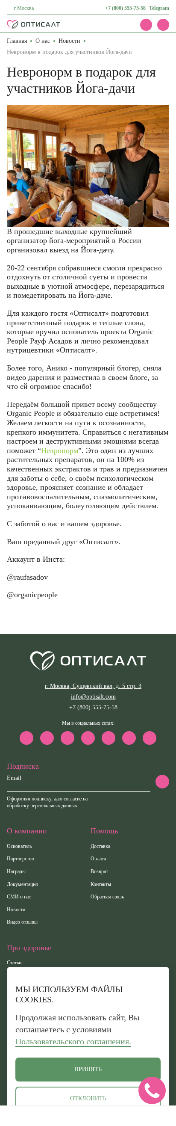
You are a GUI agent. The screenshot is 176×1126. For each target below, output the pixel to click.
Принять (88, 1069)
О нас (42, 41)
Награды (16, 871)
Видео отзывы (22, 922)
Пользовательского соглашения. (73, 1041)
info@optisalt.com (93, 696)
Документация (22, 884)
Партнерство (20, 859)
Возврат (99, 871)
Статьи (14, 963)
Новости (69, 41)
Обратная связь (107, 897)
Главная (17, 41)
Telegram (159, 8)
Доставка (100, 846)
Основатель (19, 846)
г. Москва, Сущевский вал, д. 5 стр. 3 (93, 686)
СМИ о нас (19, 897)
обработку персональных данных (42, 806)
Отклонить (88, 1098)
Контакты (101, 884)
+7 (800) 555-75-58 (125, 8)
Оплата (98, 859)
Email (14, 778)
